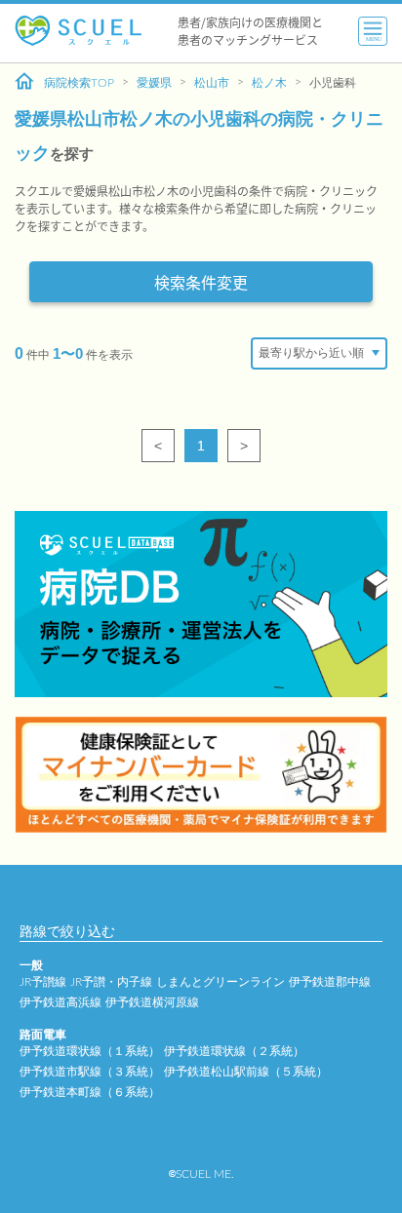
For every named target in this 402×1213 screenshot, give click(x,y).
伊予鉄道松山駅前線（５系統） (246, 1071)
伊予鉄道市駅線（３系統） (90, 1071)
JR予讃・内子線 (111, 982)
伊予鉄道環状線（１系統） (90, 1051)
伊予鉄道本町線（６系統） (90, 1092)
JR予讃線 (43, 982)
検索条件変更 (201, 281)
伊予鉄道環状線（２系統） (234, 1051)
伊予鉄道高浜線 (60, 1002)
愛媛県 (154, 83)
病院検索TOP (79, 83)
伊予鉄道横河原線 (152, 1002)
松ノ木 (269, 83)
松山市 (211, 83)
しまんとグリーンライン (220, 982)
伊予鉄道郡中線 (330, 982)
